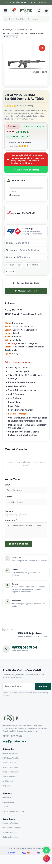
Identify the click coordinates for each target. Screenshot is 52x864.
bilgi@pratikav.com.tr (15, 741)
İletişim (5, 807)
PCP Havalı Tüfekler (10, 758)
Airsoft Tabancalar (10, 767)
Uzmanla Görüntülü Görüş (28, 283)
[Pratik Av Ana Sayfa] (26, 718)
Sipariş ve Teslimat (10, 823)
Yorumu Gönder (20, 543)
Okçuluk (6, 786)
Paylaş (11, 271)
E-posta (8, 497)
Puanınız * (10, 511)
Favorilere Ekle (15, 265)
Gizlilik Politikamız (10, 832)
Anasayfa (8, 30)
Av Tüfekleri (7, 781)
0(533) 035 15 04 (12, 736)
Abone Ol (42, 686)
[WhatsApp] (46, 849)
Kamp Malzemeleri (10, 772)
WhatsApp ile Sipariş (28, 169)
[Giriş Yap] (39, 10)
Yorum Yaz (33, 265)
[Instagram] (46, 857)
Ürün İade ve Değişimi (11, 828)
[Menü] (5, 10)
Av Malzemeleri (9, 776)
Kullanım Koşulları (10, 837)
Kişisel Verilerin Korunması (13, 811)
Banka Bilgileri (8, 802)
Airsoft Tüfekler (9, 762)
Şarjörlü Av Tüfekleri (23, 30)
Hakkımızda (7, 797)
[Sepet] (46, 10)
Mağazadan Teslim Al (27, 291)
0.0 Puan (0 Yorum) (25, 106)
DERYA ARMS (23, 257)
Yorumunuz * (11, 520)
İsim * (7, 485)
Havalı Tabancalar (10, 753)
